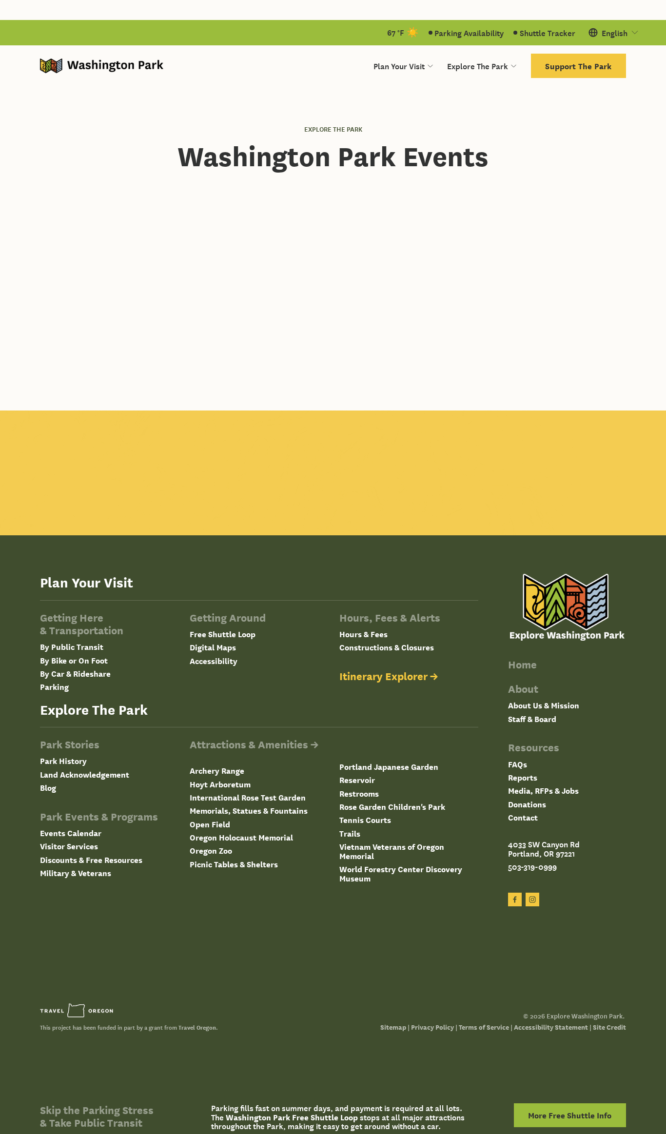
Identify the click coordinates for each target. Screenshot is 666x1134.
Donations (527, 804)
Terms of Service (484, 1027)
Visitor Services (69, 846)
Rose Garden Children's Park (392, 806)
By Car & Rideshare (75, 673)
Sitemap (393, 1027)
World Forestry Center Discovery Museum (400, 873)
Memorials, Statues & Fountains (249, 810)
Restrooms (359, 793)
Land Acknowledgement (84, 774)
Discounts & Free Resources (91, 859)
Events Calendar (70, 833)
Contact (523, 817)
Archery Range (217, 770)
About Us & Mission (543, 705)
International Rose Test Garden (248, 797)
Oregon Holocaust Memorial (241, 837)
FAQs (517, 764)
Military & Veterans (75, 873)
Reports (522, 777)
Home (522, 664)
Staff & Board (532, 718)
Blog (48, 787)
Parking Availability (469, 33)
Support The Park (578, 66)
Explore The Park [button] (477, 66)
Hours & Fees (363, 634)
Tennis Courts (365, 819)
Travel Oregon (197, 1027)
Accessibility (213, 660)
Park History (63, 760)
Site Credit (609, 1027)
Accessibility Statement (551, 1027)
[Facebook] (515, 899)
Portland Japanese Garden (388, 766)
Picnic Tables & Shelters (234, 864)
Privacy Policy (432, 1027)
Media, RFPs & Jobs (543, 790)
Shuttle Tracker (547, 33)
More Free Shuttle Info (569, 1115)
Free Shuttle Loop (222, 634)
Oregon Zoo (211, 850)
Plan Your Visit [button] (399, 66)
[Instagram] (532, 899)
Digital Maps (213, 647)
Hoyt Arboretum (220, 784)
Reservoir (357, 779)
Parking (54, 686)
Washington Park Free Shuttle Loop (292, 1117)
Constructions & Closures (386, 647)
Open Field (210, 824)
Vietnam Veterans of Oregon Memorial (391, 851)
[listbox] (613, 32)
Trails (349, 833)
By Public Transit (71, 646)
